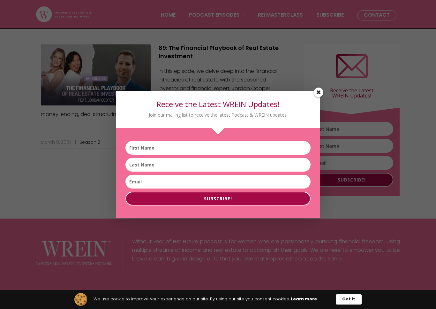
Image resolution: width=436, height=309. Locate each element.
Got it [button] (348, 299)
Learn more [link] (304, 299)
